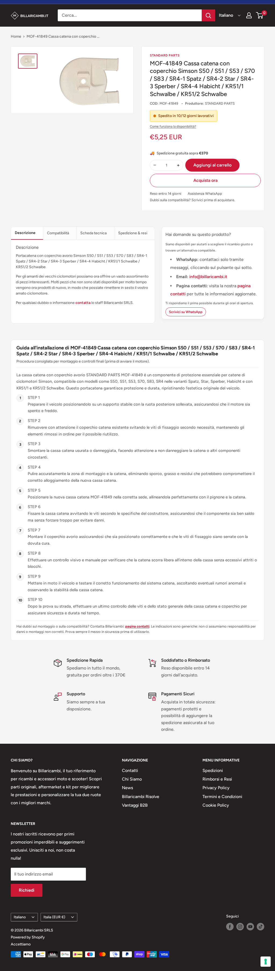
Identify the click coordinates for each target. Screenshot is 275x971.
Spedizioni (212, 770)
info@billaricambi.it (208, 276)
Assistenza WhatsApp (205, 194)
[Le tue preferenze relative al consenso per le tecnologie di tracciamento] (265, 961)
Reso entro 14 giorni (165, 194)
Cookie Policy (215, 805)
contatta (83, 302)
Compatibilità (58, 233)
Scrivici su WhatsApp (185, 312)
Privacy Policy (216, 787)
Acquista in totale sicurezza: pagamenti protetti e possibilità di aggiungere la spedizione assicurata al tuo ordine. (188, 715)
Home (16, 36)
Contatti (130, 770)
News (127, 787)
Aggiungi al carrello (212, 165)
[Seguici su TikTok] (260, 926)
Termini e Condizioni (222, 796)
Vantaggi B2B (135, 805)
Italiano (20, 917)
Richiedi (26, 890)
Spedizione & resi (132, 233)
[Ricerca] (208, 15)
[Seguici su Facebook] (230, 926)
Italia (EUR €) (54, 917)
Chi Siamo (132, 779)
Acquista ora (205, 180)
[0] (259, 15)
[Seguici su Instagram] (240, 926)
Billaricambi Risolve (140, 796)
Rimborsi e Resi (217, 779)
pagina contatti (137, 626)
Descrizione (25, 233)
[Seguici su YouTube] (250, 926)
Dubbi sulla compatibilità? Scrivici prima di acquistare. (192, 200)
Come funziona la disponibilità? (173, 126)
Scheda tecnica (93, 233)
